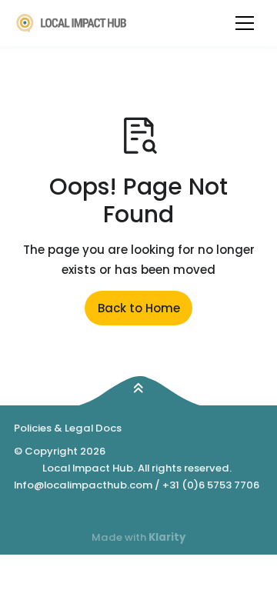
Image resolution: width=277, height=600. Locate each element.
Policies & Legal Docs (68, 428)
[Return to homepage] (71, 23)
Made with (138, 537)
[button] (244, 23)
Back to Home (139, 308)
